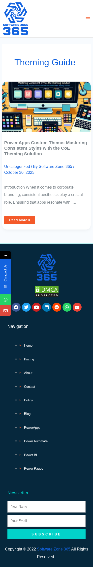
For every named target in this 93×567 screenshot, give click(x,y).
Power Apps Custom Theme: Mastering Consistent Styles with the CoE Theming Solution (45, 148)
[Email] (5, 310)
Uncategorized (17, 166)
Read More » (19, 219)
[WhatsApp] (5, 299)
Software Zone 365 (53, 549)
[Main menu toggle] (87, 19)
